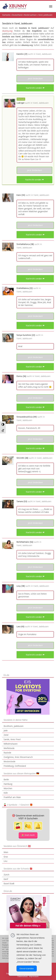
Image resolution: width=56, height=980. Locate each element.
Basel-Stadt (9, 883)
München (8, 788)
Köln (6, 792)
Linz (5, 861)
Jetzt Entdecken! (35, 78)
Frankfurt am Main (12, 797)
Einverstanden (27, 968)
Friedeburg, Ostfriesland (15, 766)
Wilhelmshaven (11, 743)
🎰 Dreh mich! (28, 835)
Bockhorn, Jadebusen (13, 726)
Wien (6, 852)
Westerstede (9, 761)
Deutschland (17, 15)
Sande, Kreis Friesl (12, 739)
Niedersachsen (30, 15)
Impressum (33, 976)
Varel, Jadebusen (44, 54)
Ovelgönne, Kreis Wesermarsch (18, 757)
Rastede (7, 752)
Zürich (6, 874)
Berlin (6, 779)
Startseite (6, 15)
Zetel (6, 735)
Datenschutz (23, 976)
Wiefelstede (9, 748)
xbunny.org (7, 30)
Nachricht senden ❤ (35, 87)
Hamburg (8, 784)
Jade (6, 730)
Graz (6, 856)
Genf (6, 879)
